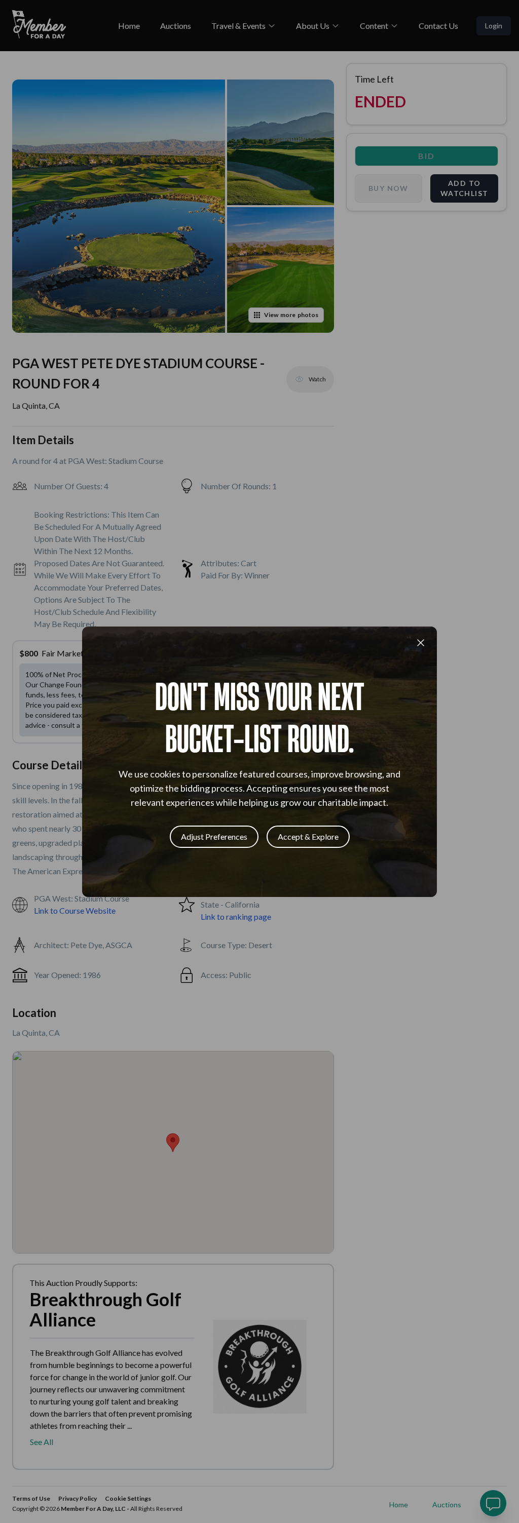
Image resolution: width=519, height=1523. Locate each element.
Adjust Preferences (214, 836)
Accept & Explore (308, 836)
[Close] (421, 643)
